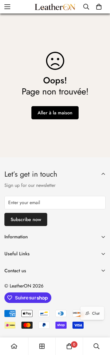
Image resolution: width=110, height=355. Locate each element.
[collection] (42, 346)
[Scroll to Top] (99, 324)
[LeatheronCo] (55, 6)
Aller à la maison (55, 112)
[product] (14, 346)
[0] (99, 6)
